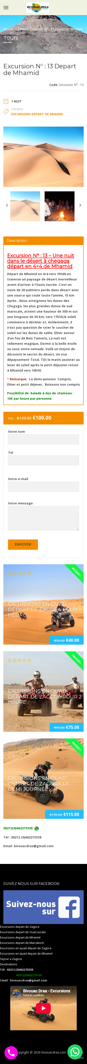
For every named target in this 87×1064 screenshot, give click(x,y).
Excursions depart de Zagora (19, 927)
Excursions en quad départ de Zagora (25, 948)
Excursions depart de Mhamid (37, 114)
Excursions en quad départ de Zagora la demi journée (38, 783)
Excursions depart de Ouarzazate (23, 932)
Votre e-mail (18, 479)
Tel (10, 452)
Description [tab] (17, 240)
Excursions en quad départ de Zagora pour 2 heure (45, 696)
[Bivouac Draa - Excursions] (37, 6)
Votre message (20, 503)
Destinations (8, 964)
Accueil (8, 29)
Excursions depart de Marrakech (22, 943)
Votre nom (16, 431)
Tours (22, 29)
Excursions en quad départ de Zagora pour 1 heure (44, 609)
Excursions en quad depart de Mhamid (26, 953)
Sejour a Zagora (11, 959)
